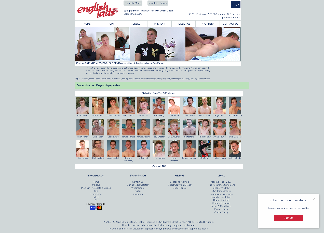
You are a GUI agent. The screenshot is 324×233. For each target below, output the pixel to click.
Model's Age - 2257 (221, 181)
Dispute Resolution (221, 197)
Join (96, 191)
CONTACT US (230, 23)
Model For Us (179, 188)
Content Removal (221, 203)
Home (96, 181)
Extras (96, 197)
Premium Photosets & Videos (96, 188)
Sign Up (288, 217)
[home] (98, 17)
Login (236, 4)
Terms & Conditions (221, 206)
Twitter (137, 191)
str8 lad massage (148, 78)
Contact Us (137, 181)
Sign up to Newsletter (138, 185)
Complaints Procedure (221, 194)
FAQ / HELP (208, 23)
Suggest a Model (133, 3)
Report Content (221, 200)
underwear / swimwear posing (114, 78)
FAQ (96, 200)
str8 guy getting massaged (169, 78)
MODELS (135, 23)
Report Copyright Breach (179, 185)
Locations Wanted (179, 181)
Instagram (138, 194)
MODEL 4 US (184, 23)
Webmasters (137, 188)
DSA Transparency (221, 191)
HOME (87, 23)
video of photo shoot (90, 78)
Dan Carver (158, 63)
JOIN (111, 23)
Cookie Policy (221, 212)
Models (96, 185)
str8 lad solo (134, 78)
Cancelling (96, 194)
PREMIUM (159, 23)
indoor (193, 78)
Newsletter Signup (157, 3)
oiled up (185, 78)
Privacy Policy (221, 209)
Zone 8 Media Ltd (124, 222)
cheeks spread (203, 78)
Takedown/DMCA (221, 188)
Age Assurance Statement (221, 185)
